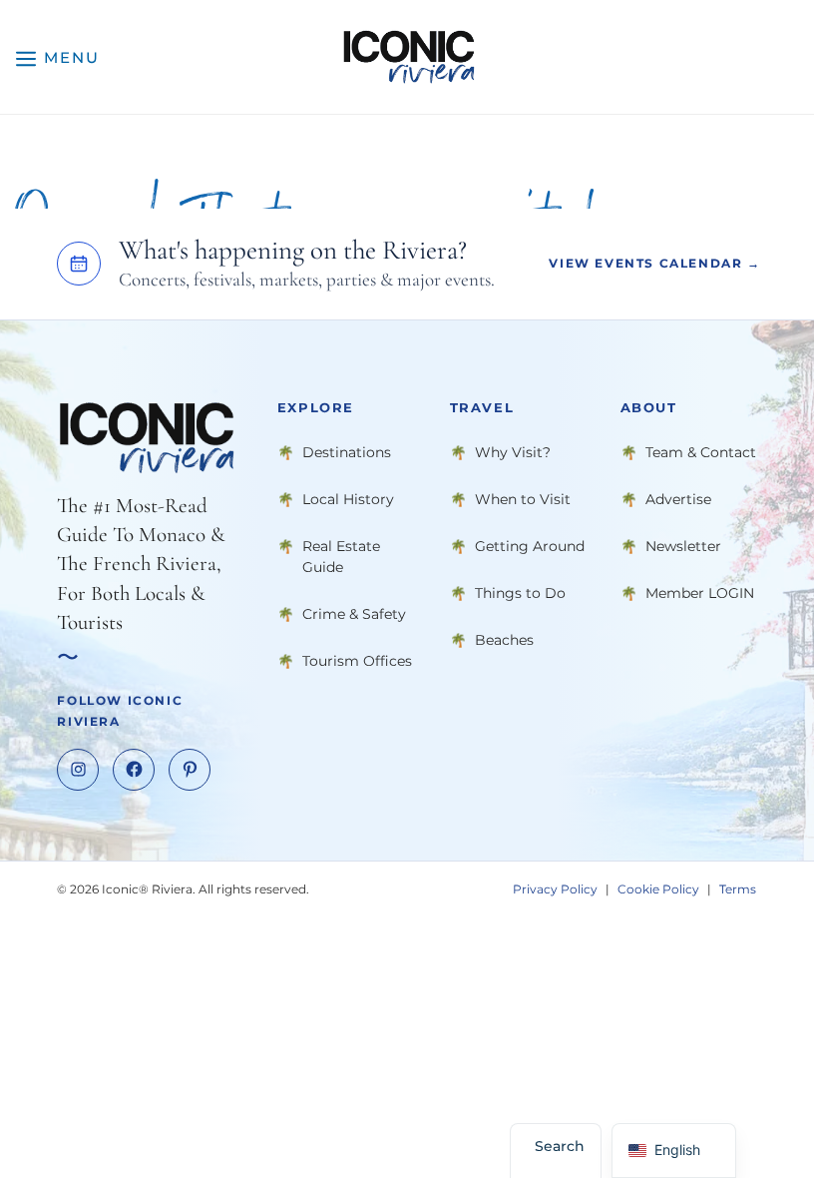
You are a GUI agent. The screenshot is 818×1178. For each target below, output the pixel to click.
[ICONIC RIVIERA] (408, 57)
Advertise (678, 499)
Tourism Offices (357, 661)
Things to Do (520, 593)
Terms (737, 889)
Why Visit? (513, 452)
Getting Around (530, 546)
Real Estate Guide (341, 556)
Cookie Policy (658, 889)
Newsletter (683, 546)
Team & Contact (700, 452)
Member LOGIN (699, 593)
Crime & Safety (354, 614)
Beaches (504, 640)
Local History (348, 499)
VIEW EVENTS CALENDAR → (654, 263)
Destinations (346, 452)
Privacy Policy (555, 889)
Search (560, 1146)
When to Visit (523, 499)
